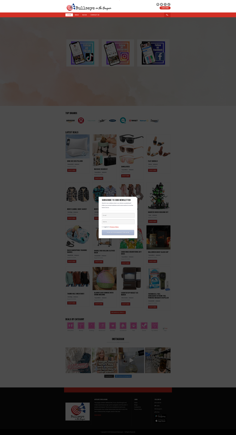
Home (69, 15)
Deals (77, 15)
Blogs (84, 15)
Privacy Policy (114, 227)
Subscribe (165, 8)
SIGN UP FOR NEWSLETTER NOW (118, 232)
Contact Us (95, 15)
